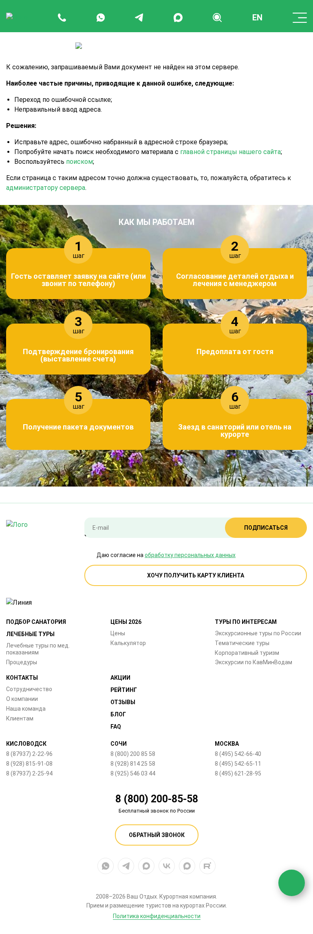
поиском (79, 161)
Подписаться (266, 527)
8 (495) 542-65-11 (238, 763)
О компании (22, 699)
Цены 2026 (125, 622)
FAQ (115, 726)
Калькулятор (128, 643)
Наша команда (26, 708)
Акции (120, 677)
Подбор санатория (36, 622)
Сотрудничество (29, 689)
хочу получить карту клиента (195, 575)
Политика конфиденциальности (157, 916)
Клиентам (19, 718)
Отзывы (122, 702)
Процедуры (21, 662)
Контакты (22, 677)
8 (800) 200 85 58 (132, 754)
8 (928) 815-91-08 (29, 763)
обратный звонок (157, 835)
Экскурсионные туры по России (258, 633)
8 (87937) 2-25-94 (29, 773)
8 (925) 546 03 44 (132, 773)
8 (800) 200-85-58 (156, 799)
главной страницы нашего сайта (230, 152)
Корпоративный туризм (247, 653)
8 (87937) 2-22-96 (29, 754)
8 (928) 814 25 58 (132, 763)
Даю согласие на (166, 555)
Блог (118, 714)
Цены (117, 633)
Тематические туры (242, 643)
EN (257, 17)
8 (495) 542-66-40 (238, 754)
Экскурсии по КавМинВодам (253, 662)
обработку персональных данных (190, 555)
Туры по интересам (246, 622)
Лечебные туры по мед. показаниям (38, 649)
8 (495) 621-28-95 (238, 773)
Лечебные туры (30, 634)
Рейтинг (123, 690)
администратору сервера (45, 188)
